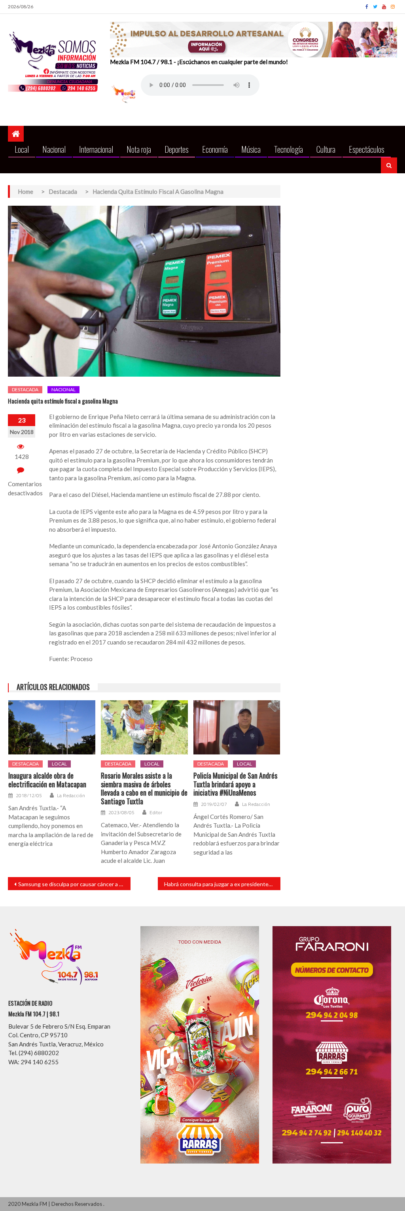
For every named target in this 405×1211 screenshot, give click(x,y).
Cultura (325, 149)
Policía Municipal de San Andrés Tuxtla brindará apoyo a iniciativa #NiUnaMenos (235, 784)
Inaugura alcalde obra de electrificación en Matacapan (47, 779)
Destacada (25, 389)
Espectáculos (366, 149)
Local (22, 149)
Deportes (177, 149)
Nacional (54, 149)
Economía (215, 149)
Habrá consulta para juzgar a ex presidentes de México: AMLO (222, 884)
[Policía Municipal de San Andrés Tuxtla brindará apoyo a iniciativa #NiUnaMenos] (236, 727)
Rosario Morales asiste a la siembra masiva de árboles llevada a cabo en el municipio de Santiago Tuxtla (144, 788)
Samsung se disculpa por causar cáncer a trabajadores (74, 884)
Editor (156, 812)
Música (251, 149)
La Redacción (71, 795)
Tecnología (288, 149)
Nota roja (139, 149)
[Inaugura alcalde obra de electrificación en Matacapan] (51, 727)
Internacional (96, 149)
